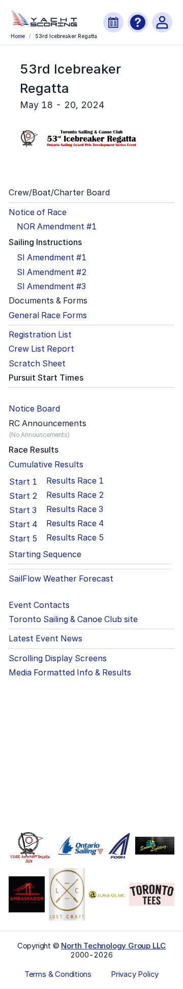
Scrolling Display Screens (58, 658)
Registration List (40, 334)
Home (18, 36)
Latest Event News (45, 638)
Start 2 (23, 496)
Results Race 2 (75, 495)
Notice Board (34, 409)
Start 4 (23, 524)
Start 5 (23, 538)
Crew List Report (41, 349)
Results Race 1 (75, 481)
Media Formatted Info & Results (70, 672)
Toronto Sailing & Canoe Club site (73, 619)
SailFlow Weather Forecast (61, 579)
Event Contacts (39, 605)
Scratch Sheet (37, 363)
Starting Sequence (45, 554)
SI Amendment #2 (52, 272)
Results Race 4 (75, 523)
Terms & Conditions (58, 974)
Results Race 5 (75, 537)
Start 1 (23, 481)
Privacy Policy (135, 974)
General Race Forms (48, 315)
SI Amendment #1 (51, 257)
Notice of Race (38, 212)
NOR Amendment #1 (57, 226)
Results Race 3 (74, 509)
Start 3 (23, 510)
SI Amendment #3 (51, 286)
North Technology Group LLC (113, 945)
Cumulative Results (46, 464)
